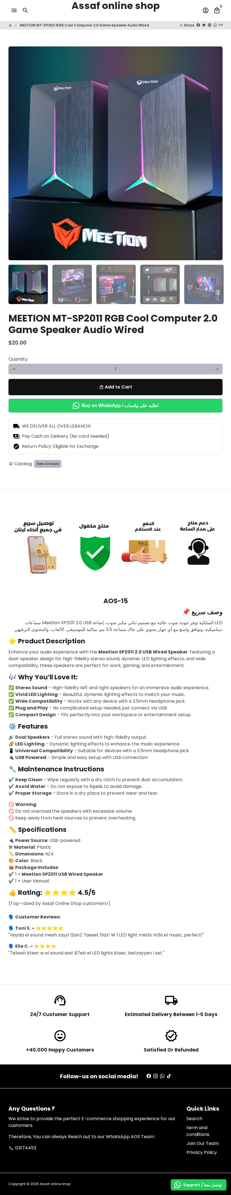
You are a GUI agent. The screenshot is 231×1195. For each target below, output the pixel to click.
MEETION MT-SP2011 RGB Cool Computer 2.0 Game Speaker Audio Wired (84, 25)
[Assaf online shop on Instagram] (155, 1076)
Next (215, 153)
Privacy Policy (201, 1152)
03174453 (22, 1148)
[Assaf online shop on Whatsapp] (162, 1076)
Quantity (18, 359)
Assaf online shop (55, 1183)
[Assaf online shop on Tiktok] (169, 1076)
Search (194, 1118)
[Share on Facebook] (198, 25)
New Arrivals (48, 463)
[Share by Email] (221, 25)
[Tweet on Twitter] (204, 25)
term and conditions (197, 1131)
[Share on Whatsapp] (215, 25)
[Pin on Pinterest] (209, 25)
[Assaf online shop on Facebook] (148, 1076)
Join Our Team (202, 1143)
